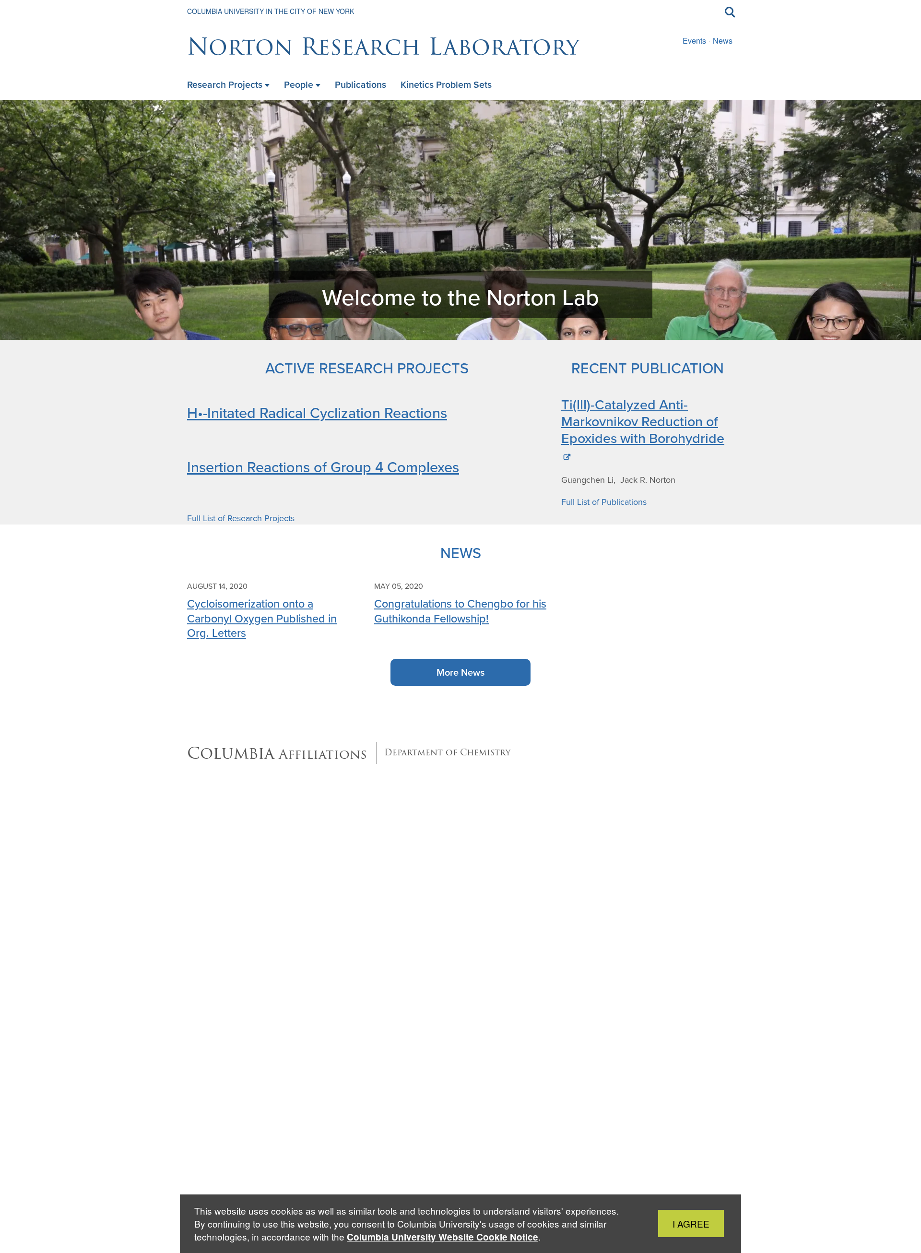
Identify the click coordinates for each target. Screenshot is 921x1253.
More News (460, 672)
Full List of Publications (604, 502)
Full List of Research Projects (241, 518)
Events (694, 40)
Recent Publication (647, 368)
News (722, 40)
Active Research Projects (367, 368)
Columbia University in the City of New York (270, 11)
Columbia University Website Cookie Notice (442, 1236)
